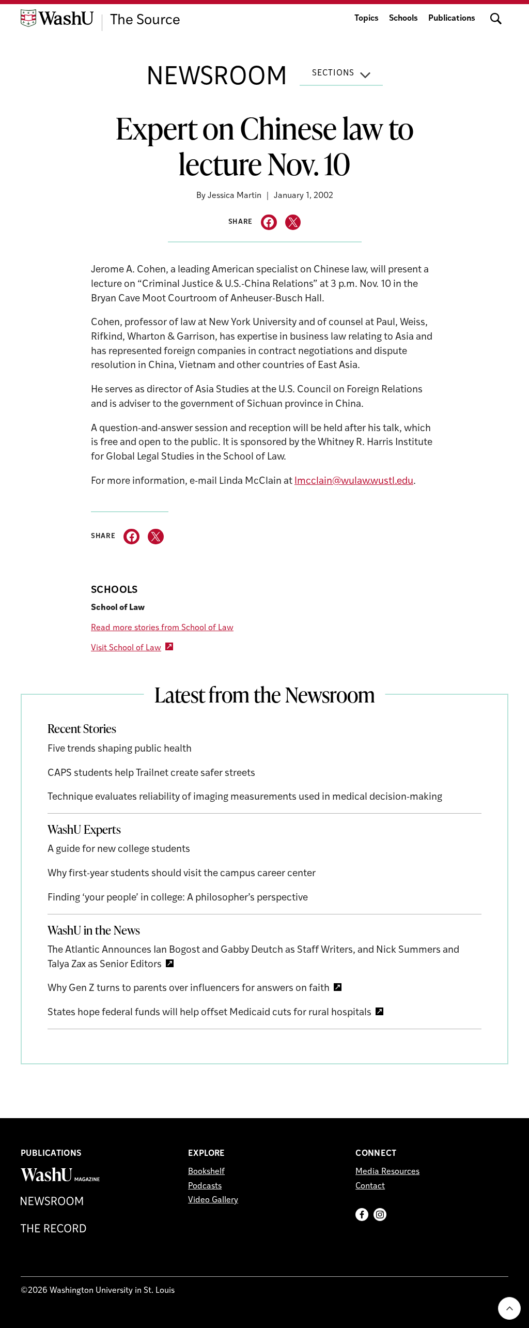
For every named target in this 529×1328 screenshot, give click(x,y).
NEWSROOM (216, 78)
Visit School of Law (126, 648)
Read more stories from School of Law (162, 628)
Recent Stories (82, 728)
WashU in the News (94, 930)
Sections (333, 73)
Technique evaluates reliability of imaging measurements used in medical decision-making (245, 797)
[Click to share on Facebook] (269, 223)
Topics (366, 18)
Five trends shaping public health (120, 749)
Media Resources (387, 1172)
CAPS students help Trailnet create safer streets (151, 774)
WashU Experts (84, 829)
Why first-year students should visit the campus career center (182, 874)
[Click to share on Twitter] (293, 223)
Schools (403, 18)
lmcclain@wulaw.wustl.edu (353, 481)
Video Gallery (213, 1200)
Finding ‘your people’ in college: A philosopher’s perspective (178, 898)
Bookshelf (206, 1172)
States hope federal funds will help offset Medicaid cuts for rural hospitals (209, 1013)
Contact (370, 1186)
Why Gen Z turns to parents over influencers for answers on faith (189, 989)
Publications (451, 18)
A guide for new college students (119, 849)
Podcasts (205, 1186)
